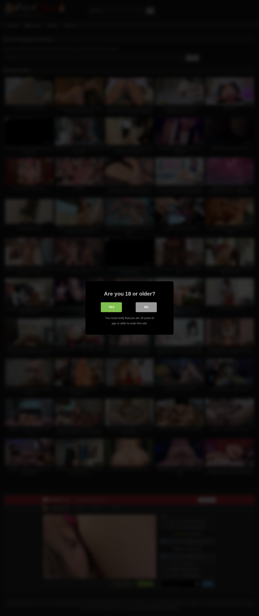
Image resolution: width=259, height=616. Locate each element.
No (146, 307)
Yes (111, 307)
